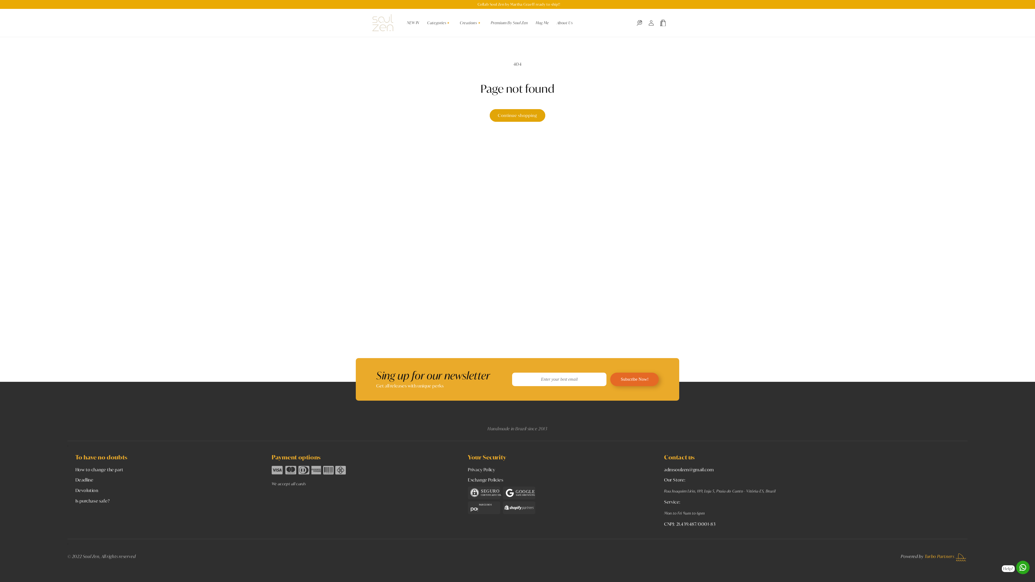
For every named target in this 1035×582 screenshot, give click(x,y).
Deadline (84, 480)
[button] (440, 23)
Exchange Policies (485, 480)
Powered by (927, 556)
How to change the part (99, 469)
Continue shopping (517, 115)
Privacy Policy (481, 469)
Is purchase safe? (92, 501)
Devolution (86, 490)
